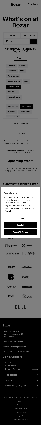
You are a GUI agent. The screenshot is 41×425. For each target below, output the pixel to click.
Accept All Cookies (20, 232)
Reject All (20, 225)
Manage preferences (20, 218)
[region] (20, 212)
